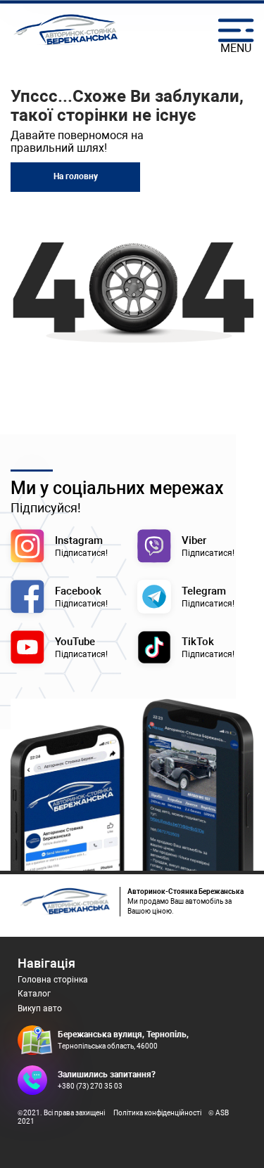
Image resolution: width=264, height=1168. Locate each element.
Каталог (34, 994)
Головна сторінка (53, 980)
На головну (76, 176)
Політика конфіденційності (157, 1113)
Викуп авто (40, 1008)
